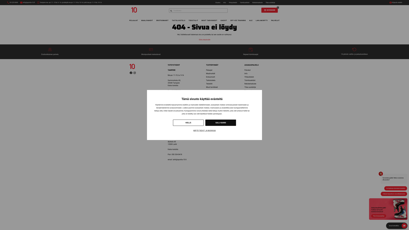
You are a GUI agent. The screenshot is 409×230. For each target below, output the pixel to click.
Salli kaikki (220, 123)
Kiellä (188, 123)
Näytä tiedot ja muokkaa (204, 131)
